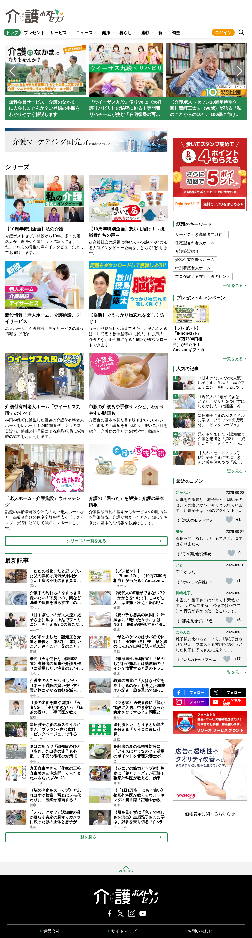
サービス (58, 32)
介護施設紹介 (187, 251)
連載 (145, 32)
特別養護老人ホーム (193, 268)
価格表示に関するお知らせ (210, 814)
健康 (106, 32)
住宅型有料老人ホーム (195, 243)
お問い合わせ (200, 931)
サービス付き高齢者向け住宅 (200, 234)
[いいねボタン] (229, 519)
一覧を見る (233, 286)
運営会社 (51, 931)
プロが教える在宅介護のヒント (202, 276)
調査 (176, 32)
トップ (12, 32)
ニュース (84, 32)
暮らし (125, 32)
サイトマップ (123, 931)
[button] (239, 71)
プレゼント (34, 32)
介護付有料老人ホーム (195, 260)
